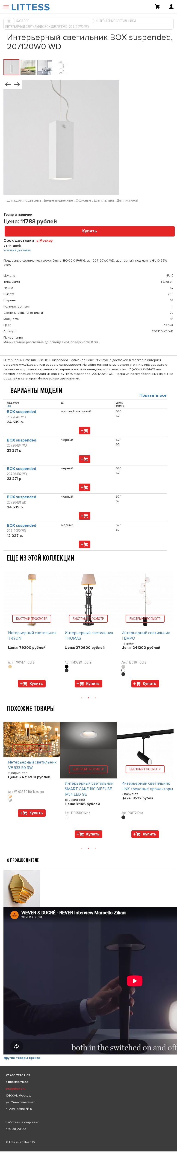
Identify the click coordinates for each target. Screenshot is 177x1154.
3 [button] (95, 697)
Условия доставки (17, 250)
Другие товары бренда (22, 1058)
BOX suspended (21, 411)
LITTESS (30, 7)
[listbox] (88, 1151)
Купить (89, 231)
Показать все (153, 395)
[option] (31, 630)
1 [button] (81, 697)
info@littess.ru (16, 1089)
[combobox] (46, 240)
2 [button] (88, 697)
